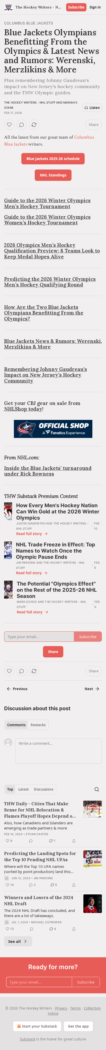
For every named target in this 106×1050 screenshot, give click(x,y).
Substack (27, 1039)
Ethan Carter (37, 834)
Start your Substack (39, 1026)
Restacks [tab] (38, 725)
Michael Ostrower (46, 922)
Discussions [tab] (43, 789)
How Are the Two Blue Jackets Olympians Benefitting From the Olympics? (43, 312)
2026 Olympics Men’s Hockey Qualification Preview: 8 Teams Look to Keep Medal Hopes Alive (52, 250)
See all (14, 941)
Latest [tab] (23, 789)
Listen (95, 107)
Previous (20, 689)
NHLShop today (23, 409)
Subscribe (76, 7)
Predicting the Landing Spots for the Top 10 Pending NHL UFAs (40, 856)
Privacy (61, 1008)
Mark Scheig (27, 602)
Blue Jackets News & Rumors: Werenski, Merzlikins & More (53, 344)
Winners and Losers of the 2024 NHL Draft (38, 901)
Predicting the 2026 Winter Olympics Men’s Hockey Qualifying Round (50, 282)
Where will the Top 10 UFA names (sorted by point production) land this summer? (37, 869)
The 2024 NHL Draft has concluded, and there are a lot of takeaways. (39, 913)
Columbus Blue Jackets (28, 23)
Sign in (95, 7)
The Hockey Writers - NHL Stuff (29, 102)
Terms (75, 1008)
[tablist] (26, 725)
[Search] (97, 789)
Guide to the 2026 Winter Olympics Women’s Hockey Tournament (47, 220)
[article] (53, 822)
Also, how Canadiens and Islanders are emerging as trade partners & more (38, 825)
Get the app (78, 1026)
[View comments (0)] (21, 125)
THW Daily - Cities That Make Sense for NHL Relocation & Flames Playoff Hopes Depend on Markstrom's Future (39, 810)
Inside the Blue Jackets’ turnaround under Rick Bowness (48, 471)
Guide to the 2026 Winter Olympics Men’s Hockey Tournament (47, 203)
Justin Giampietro (30, 523)
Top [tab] (10, 789)
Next (89, 689)
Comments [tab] (16, 725)
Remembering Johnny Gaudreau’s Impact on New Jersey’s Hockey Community (45, 375)
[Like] (9, 125)
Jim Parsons (25, 562)
